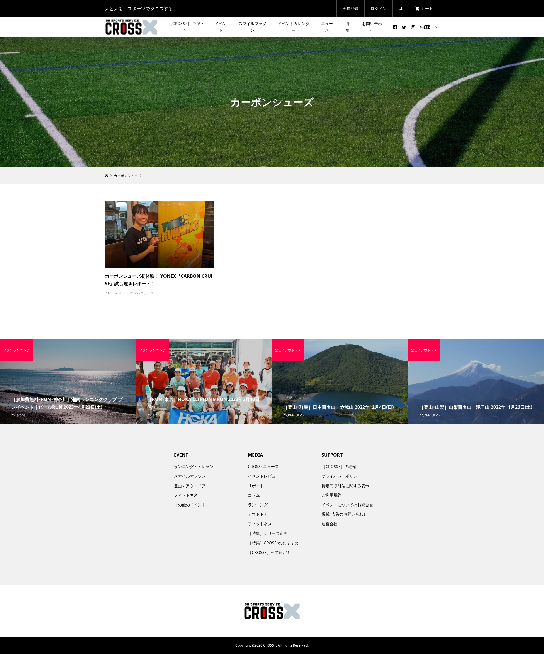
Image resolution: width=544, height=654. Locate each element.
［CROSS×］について (185, 27)
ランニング (258, 504)
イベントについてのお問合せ (347, 504)
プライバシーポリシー (341, 476)
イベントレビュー (264, 476)
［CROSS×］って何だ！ (269, 552)
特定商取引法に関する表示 (345, 485)
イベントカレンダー (293, 27)
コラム (254, 495)
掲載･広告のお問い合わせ (344, 514)
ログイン (378, 8)
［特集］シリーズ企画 (268, 533)
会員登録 (350, 8)
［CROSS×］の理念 (339, 466)
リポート (256, 485)
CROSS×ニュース (141, 293)
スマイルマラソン (252, 27)
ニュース (327, 27)
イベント (221, 27)
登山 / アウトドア (189, 485)
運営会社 (329, 523)
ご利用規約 (331, 495)
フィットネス (186, 495)
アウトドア (258, 514)
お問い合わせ (372, 27)
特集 (348, 27)
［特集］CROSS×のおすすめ (273, 542)
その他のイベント (190, 504)
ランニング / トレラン (193, 466)
